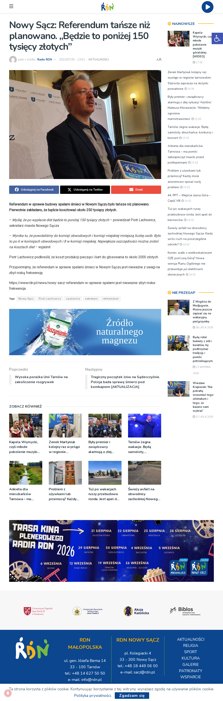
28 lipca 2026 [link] (204, 327)
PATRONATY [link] (190, 670)
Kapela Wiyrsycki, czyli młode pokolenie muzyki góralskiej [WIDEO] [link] (24, 447)
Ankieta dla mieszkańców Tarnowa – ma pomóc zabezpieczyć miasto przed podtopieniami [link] (25, 494)
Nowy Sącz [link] (26, 298)
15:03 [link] (197, 119)
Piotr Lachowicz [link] (50, 298)
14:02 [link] (187, 201)
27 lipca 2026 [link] (204, 417)
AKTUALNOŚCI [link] (98, 60)
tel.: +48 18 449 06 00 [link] (138, 665)
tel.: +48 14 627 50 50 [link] (85, 673)
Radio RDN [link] (44, 60)
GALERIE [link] (190, 664)
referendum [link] (111, 298)
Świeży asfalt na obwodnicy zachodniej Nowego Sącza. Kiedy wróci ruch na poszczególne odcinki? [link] (144, 494)
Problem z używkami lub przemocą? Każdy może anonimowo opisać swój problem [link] (63, 494)
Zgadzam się (132, 695)
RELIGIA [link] (190, 645)
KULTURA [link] (191, 658)
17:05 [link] (199, 62)
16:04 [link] (190, 89)
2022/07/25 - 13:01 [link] (72, 60)
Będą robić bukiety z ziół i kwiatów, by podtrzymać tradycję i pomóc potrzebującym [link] (203, 349)
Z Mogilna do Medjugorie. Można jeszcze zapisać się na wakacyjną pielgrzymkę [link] (202, 312)
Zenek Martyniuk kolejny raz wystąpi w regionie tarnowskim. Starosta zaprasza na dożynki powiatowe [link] (64, 447)
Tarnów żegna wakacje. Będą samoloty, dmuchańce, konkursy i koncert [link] (142, 447)
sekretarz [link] (91, 298)
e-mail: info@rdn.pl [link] (85, 679)
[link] (217, 38)
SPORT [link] (190, 651)
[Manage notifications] (7, 693)
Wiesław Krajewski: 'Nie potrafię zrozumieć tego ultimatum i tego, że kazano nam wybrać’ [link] (203, 397)
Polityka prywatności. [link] (93, 695)
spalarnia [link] (73, 298)
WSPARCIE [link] (190, 677)
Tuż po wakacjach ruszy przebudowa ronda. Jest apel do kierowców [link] (103, 494)
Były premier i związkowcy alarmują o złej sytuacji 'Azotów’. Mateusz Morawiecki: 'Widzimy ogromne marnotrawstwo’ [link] (103, 447)
